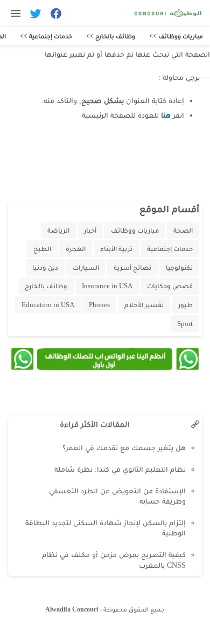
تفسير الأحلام (144, 305)
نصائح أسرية (132, 267)
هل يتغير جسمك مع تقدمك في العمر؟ (124, 448)
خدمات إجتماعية (170, 248)
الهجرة (76, 248)
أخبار (90, 230)
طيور (185, 305)
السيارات (86, 267)
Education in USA (48, 305)
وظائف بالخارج (46, 286)
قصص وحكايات (170, 286)
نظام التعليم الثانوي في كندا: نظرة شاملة (120, 469)
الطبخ (42, 248)
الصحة (183, 230)
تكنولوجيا (179, 267)
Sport (185, 324)
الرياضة (58, 230)
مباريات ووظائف (135, 230)
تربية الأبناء (116, 248)
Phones (99, 305)
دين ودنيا (45, 267)
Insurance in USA (107, 286)
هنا (166, 115)
